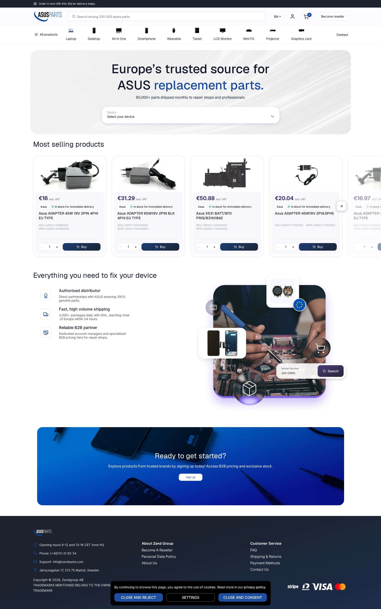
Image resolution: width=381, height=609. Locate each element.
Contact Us (259, 569)
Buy (84, 247)
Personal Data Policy (159, 556)
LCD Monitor (223, 39)
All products (48, 34)
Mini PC (248, 39)
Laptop (71, 39)
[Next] (341, 206)
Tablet (197, 39)
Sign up (190, 477)
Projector (272, 39)
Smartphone (146, 39)
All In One (119, 39)
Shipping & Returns (265, 556)
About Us (149, 563)
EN (276, 16)
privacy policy (254, 587)
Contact (342, 35)
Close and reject (138, 597)
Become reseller (332, 16)
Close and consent (242, 597)
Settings (190, 597)
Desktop (94, 39)
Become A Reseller (157, 550)
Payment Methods (265, 563)
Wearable (174, 39)
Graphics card (301, 39)
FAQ (253, 550)
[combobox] (166, 16)
